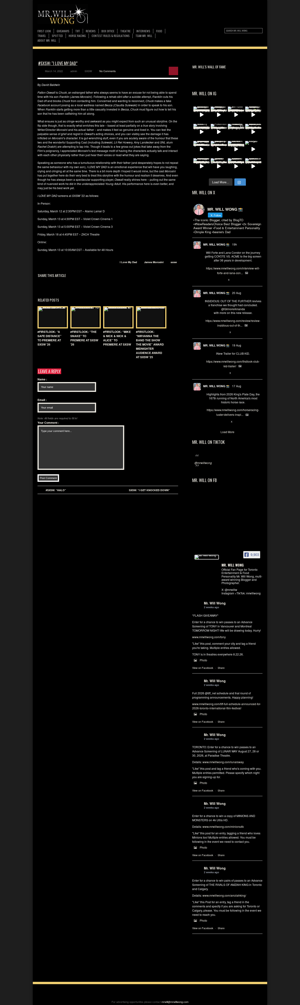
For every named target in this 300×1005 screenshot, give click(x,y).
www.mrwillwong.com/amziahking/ (224, 895)
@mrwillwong (203, 463)
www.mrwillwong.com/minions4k (223, 826)
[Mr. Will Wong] (207, 557)
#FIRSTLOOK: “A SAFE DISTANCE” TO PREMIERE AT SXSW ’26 (49, 338)
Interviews (143, 31)
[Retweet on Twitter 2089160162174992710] (215, 421)
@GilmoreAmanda (233, 309)
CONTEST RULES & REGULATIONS (111, 36)
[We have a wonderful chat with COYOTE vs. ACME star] (236, 115)
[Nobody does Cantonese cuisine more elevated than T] (201, 132)
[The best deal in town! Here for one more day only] (201, 149)
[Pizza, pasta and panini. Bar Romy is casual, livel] (219, 115)
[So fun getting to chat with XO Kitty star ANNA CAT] (201, 115)
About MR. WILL (47, 40)
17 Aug (236, 386)
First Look (44, 31)
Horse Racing (77, 36)
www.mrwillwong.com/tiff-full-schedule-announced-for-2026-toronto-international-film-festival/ (226, 706)
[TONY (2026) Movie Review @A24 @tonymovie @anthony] (219, 166)
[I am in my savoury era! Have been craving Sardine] (201, 166)
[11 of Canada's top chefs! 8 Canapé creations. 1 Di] (253, 132)
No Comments (107, 71)
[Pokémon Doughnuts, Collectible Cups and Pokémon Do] (219, 132)
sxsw (174, 262)
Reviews (91, 31)
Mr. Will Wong (215, 603)
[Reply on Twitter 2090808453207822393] (207, 280)
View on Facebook (202, 668)
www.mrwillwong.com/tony (209, 637)
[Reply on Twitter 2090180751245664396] (207, 373)
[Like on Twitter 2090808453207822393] (223, 280)
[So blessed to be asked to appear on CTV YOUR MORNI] (236, 166)
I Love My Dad (128, 262)
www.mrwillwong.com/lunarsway (223, 762)
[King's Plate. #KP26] (253, 149)
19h (234, 244)
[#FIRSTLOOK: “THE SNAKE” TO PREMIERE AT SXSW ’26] (84, 317)
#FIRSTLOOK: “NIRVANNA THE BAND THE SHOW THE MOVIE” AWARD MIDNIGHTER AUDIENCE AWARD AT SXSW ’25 (150, 344)
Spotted (57, 36)
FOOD (159, 31)
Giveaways (63, 31)
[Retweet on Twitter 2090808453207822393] (215, 280)
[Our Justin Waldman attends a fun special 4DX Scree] (253, 166)
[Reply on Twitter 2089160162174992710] (207, 421)
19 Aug (236, 345)
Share (221, 668)
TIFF (77, 31)
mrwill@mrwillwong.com (174, 1002)
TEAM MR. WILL (143, 36)
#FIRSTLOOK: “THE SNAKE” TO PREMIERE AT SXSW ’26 (84, 338)
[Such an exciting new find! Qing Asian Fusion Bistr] (253, 115)
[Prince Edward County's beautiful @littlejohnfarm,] (236, 132)
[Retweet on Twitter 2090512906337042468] (215, 332)
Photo (203, 660)
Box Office (107, 31)
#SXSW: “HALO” (56, 490)
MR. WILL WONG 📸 (216, 244)
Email (42, 400)
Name (42, 379)
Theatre (125, 31)
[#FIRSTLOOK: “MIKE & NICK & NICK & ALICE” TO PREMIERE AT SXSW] (117, 317)
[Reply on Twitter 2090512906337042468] (207, 332)
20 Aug (236, 293)
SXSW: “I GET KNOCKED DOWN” (149, 490)
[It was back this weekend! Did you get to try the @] (219, 149)
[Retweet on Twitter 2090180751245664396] (215, 373)
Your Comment (48, 422)
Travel (42, 36)
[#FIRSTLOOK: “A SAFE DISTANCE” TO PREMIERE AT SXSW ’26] (52, 317)
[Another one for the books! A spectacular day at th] (236, 149)
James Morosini (154, 262)
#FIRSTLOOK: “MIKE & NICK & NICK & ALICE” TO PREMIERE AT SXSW (117, 338)
